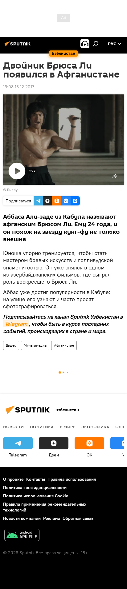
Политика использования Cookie (35, 496)
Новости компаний (22, 518)
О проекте (13, 479)
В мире (67, 426)
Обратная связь (78, 518)
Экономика (95, 426)
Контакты (35, 479)
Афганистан (64, 345)
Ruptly (12, 189)
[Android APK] (22, 536)
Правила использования (71, 479)
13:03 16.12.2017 (18, 87)
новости (13, 426)
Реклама (51, 518)
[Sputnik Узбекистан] (18, 46)
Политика (42, 426)
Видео (11, 345)
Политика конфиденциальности (35, 487)
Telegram (16, 323)
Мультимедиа (35, 345)
